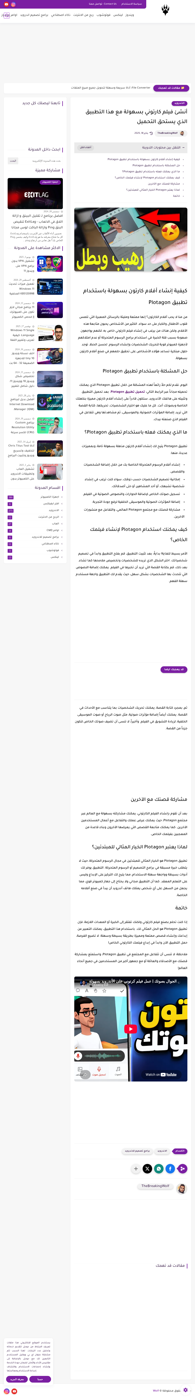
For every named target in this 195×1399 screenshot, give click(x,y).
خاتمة (176, 196)
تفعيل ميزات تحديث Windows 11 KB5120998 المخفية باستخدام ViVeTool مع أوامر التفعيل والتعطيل (21, 290)
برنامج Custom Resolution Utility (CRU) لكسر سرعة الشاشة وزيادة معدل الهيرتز (22, 428)
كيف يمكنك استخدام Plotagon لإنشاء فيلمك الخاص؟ (147, 177)
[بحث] (7, 16)
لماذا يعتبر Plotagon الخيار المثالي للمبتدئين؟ (153, 190)
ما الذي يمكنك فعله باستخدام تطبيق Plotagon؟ (151, 171)
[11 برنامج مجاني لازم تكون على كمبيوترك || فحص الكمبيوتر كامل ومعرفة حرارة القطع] (50, 310)
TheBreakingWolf (167, 133)
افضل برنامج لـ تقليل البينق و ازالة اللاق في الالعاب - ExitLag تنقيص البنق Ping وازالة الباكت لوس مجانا (37, 222)
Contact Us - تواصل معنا (103, 4)
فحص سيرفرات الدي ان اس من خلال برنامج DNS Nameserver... (109, 88)
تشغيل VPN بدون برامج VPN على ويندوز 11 (22, 266)
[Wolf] (165, 11)
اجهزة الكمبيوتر (34, 497)
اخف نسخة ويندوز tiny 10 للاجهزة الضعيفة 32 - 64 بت (21, 358)
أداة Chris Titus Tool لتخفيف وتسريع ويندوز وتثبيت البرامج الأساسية (21, 452)
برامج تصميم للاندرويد (137, 1151)
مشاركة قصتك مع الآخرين (164, 184)
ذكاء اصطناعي (60, 15)
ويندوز (130, 15)
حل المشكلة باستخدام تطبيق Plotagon (156, 165)
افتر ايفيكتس (34, 503)
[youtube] (6, 4)
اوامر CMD (34, 530)
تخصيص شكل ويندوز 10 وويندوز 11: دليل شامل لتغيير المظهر (21, 382)
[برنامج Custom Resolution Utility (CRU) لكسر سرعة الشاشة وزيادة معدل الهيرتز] (50, 425)
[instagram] (13, 4)
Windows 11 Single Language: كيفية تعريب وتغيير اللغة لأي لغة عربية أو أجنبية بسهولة (22, 336)
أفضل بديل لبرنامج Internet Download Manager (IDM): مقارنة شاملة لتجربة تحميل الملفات (21, 405)
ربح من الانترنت (83, 15)
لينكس (118, 15)
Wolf (156, 1391)
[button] (170, 1168)
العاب (34, 523)
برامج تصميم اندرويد (34, 15)
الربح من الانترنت (34, 517)
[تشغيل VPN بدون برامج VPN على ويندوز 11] (50, 264)
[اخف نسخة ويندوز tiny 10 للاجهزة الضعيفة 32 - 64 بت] (50, 356)
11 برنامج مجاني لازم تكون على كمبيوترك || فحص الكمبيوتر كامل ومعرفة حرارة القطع (22, 313)
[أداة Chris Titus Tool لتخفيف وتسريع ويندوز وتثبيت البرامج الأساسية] (50, 448)
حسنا (40, 1379)
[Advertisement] (97, 53)
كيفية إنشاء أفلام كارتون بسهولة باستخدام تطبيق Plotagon (144, 159)
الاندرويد (179, 103)
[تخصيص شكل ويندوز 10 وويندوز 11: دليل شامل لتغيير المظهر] (50, 379)
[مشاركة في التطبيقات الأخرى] (136, 1168)
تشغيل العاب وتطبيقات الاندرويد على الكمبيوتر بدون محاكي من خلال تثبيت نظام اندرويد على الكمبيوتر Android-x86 (22, 475)
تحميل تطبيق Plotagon (128, 392)
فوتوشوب (103, 15)
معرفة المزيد (17, 1379)
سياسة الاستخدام (131, 4)
